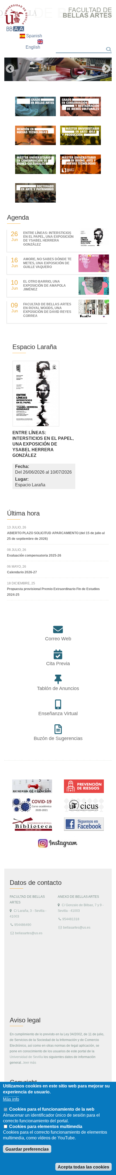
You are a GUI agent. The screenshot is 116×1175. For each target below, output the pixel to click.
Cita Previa (58, 663)
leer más (29, 1062)
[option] (58, 69)
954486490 (22, 925)
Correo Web (58, 638)
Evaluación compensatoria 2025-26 (34, 555)
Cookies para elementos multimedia (45, 1126)
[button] (35, 395)
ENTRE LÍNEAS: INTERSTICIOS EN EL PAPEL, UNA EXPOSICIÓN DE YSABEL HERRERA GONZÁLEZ (48, 238)
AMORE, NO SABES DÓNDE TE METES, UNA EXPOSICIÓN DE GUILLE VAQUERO (47, 263)
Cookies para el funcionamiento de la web (51, 1109)
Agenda (18, 217)
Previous (10, 69)
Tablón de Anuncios (58, 688)
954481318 (70, 919)
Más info (11, 1099)
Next (106, 69)
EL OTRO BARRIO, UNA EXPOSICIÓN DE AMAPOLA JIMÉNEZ (44, 285)
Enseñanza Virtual (58, 713)
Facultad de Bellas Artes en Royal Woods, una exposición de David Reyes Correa (47, 310)
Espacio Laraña (34, 346)
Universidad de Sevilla (26, 1057)
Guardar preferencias (27, 1149)
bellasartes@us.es (28, 933)
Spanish (33, 36)
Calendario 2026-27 (22, 572)
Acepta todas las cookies (83, 1167)
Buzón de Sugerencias (58, 738)
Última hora (23, 513)
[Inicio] (16, 18)
